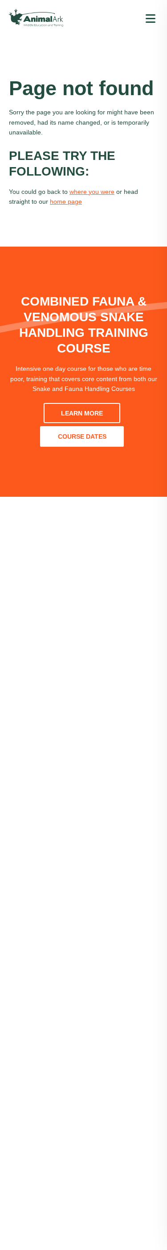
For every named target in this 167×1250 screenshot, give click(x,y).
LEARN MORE (82, 413)
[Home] (36, 18)
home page (66, 201)
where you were (91, 191)
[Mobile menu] (150, 18)
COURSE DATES (82, 436)
